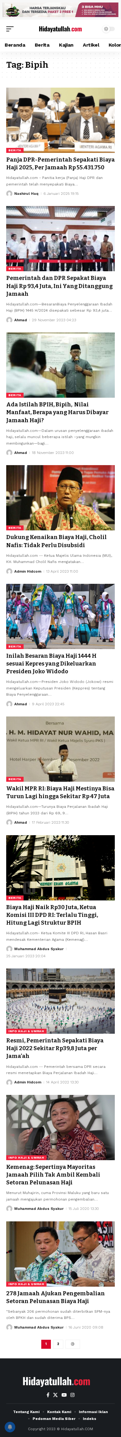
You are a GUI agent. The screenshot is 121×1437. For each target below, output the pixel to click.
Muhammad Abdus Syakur (39, 949)
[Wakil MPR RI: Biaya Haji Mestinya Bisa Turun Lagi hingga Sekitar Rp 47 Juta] (60, 749)
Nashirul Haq (26, 193)
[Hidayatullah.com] (60, 29)
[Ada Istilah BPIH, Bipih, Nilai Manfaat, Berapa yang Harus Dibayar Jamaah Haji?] (60, 365)
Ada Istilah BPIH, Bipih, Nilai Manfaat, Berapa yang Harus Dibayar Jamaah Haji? (57, 412)
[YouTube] (64, 1395)
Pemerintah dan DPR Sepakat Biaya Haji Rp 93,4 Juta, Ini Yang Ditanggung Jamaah (59, 286)
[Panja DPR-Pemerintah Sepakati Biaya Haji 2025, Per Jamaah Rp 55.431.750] (60, 120)
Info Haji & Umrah (26, 1031)
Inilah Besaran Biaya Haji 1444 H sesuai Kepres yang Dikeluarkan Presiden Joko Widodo (51, 663)
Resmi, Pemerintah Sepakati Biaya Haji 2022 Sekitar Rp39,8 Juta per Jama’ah (55, 1048)
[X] (55, 1395)
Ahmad (20, 320)
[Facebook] (48, 1395)
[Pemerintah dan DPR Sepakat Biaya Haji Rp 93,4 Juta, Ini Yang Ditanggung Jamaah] (60, 238)
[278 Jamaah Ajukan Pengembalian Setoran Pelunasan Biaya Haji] (60, 1254)
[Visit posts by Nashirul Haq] (9, 193)
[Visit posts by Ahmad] (9, 320)
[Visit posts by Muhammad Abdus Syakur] (9, 949)
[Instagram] (72, 1395)
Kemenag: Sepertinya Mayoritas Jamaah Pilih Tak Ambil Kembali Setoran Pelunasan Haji (53, 1175)
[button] (11, 28)
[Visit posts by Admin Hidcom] (9, 571)
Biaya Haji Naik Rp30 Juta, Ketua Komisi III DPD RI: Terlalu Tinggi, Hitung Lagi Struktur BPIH (52, 915)
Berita (14, 150)
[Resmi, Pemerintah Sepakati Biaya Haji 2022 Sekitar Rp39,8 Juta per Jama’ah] (60, 1001)
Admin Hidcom (27, 571)
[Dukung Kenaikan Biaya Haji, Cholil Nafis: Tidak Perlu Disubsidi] (60, 497)
